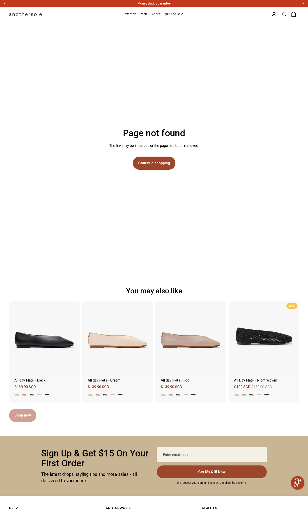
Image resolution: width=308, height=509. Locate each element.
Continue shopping (154, 163)
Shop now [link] (22, 415)
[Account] (274, 14)
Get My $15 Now (211, 472)
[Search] (284, 14)
